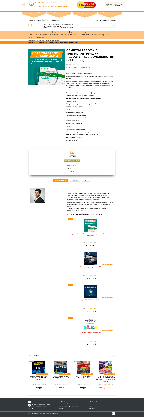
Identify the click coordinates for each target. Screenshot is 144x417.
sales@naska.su (118, 5)
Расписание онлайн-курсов (51, 20)
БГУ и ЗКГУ (31, 37)
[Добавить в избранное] (82, 219)
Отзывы (75, 180)
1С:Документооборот (86, 34)
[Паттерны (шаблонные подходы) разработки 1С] (60, 367)
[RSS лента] (33, 408)
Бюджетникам (40, 37)
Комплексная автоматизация (102, 32)
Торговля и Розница (60, 34)
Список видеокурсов (35, 20)
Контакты (61, 408)
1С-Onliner (48, 413)
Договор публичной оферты (65, 403)
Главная (30, 44)
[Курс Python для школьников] (90, 291)
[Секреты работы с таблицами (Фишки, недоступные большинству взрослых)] (90, 225)
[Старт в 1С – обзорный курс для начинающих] (83, 367)
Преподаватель (60, 180)
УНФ (90, 32)
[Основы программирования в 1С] (90, 258)
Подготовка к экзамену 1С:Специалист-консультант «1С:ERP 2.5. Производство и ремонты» (105, 378)
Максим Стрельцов (73, 189)
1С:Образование (43, 414)
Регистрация (91, 408)
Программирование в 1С (44, 32)
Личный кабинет (92, 403)
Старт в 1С (32, 32)
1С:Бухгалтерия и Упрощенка (43, 34)
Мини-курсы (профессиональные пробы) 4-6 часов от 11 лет (45, 44)
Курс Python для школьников (90, 300)
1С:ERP (31, 34)
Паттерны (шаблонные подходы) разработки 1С (61, 377)
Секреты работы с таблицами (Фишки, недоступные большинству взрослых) (90, 234)
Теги (85, 180)
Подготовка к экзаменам (60, 32)
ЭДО (86, 32)
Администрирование (76, 32)
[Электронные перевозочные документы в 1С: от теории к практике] (38, 367)
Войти (90, 406)
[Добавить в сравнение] (94, 219)
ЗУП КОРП (107, 34)
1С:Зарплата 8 (98, 34)
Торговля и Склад (72, 34)
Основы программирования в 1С (90, 267)
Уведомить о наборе (72, 160)
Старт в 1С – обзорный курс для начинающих (83, 377)
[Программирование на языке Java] (90, 324)
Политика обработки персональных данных (69, 406)
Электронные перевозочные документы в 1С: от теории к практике (38, 377)
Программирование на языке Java (90, 332)
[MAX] (29, 408)
